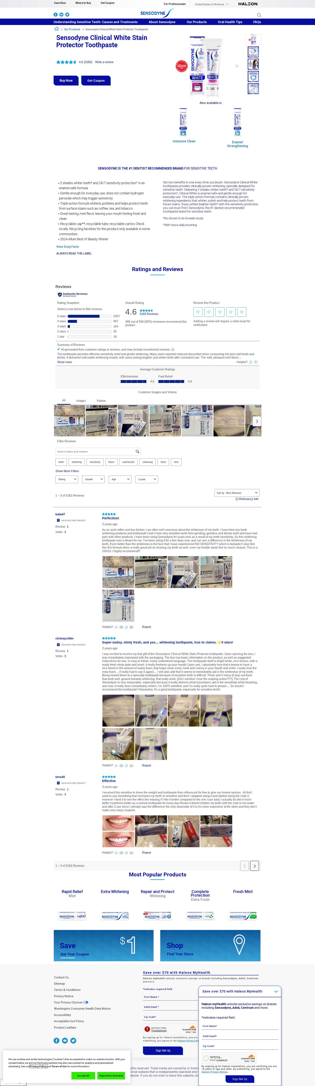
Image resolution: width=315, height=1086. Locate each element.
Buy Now (66, 80)
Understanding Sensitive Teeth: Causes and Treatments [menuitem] (96, 22)
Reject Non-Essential (111, 1075)
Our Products (72, 29)
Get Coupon (107, 2)
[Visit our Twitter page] (67, 15)
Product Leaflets (65, 1027)
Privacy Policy (38, 1066)
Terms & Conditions (67, 990)
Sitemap (59, 983)
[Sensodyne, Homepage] (157, 14)
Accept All (83, 1075)
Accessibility (62, 1015)
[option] (253, 40)
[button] (212, 4)
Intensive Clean (184, 141)
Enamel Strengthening (237, 144)
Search (259, 15)
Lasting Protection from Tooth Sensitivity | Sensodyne (56, 29)
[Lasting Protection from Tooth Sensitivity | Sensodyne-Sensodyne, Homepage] (248, 4)
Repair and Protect (157, 892)
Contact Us (61, 977)
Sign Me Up (163, 1050)
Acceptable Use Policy (69, 1021)
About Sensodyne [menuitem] (162, 22)
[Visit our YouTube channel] (61, 15)
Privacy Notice (63, 996)
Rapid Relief (72, 892)
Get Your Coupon (75, 954)
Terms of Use (59, 1066)
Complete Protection (200, 894)
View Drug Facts (67, 246)
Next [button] (237, 66)
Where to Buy (83, 2)
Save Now (60, 2)
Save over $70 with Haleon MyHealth (232, 991)
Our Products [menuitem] (197, 22)
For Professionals (175, 4)
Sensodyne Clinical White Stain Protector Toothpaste (116, 29)
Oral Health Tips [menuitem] (230, 22)
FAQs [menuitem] (257, 22)
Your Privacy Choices (68, 1002)
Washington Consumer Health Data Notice (82, 1008)
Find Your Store (180, 954)
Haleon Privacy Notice (191, 1041)
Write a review (104, 62)
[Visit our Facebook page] (56, 15)
